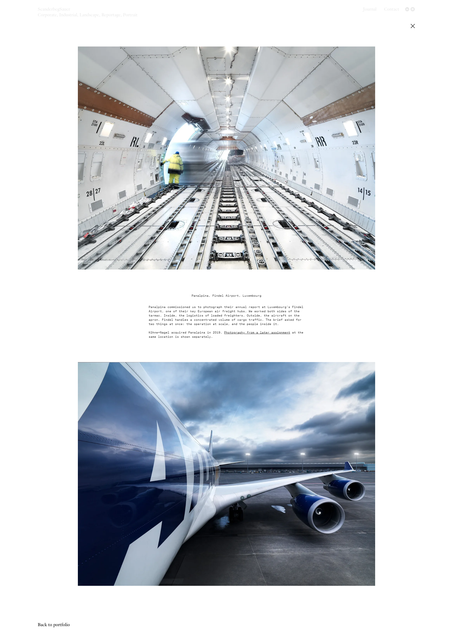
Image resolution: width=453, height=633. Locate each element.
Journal (370, 9)
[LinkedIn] (407, 9)
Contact (391, 9)
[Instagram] (412, 9)
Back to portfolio (54, 624)
